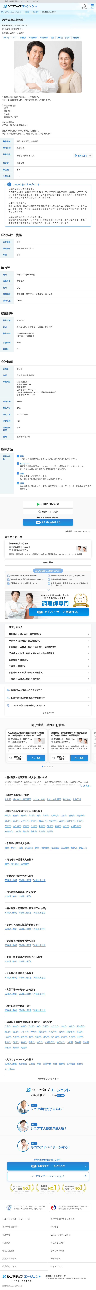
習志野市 (81, 815)
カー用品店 (10, 1069)
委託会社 (67, 799)
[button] (42, 766)
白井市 (16, 1037)
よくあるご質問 (57, 1243)
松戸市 (24, 815)
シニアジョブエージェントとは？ (48, 1176)
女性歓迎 (76, 38)
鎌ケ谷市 (71, 821)
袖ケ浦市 (17, 826)
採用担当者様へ (9, 1258)
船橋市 (25, 375)
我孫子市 (43, 821)
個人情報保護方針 (10, 1227)
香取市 (32, 1042)
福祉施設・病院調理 (30, 141)
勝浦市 (58, 826)
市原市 (46, 815)
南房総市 (9, 831)
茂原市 (8, 826)
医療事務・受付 (50, 1064)
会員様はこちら (9, 1266)
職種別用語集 (8, 1251)
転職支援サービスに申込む (48, 1166)
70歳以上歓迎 (39, 880)
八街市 (34, 826)
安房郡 (42, 831)
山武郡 (18, 831)
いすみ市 (25, 821)
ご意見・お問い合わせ (60, 1235)
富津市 (26, 826)
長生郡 (26, 831)
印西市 (46, 1037)
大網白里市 (76, 826)
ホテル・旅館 (39, 799)
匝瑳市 (80, 1037)
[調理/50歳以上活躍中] (48, 548)
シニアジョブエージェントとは (16, 1219)
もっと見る (48, 562)
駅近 (39, 1064)
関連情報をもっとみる (47, 1079)
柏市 (39, 815)
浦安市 (72, 815)
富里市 (80, 821)
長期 (52, 38)
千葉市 (8, 815)
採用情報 (6, 1235)
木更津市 (53, 821)
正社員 (32, 1064)
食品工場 (77, 799)
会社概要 (54, 1227)
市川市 (32, 815)
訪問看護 (71, 1064)
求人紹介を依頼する (48, 522)
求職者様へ (55, 1258)
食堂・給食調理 (54, 799)
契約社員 (23, 1064)
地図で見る (82, 156)
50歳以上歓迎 (11, 880)
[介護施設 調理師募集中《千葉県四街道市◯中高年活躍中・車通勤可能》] (69, 741)
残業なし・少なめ (64, 38)
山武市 (8, 1037)
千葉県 (7, 29)
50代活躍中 (33, 38)
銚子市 (66, 826)
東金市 (24, 1037)
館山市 (8, 821)
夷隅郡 (50, 831)
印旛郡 (78, 1042)
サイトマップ (56, 1266)
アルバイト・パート (10, 38)
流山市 (16, 821)
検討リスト (85, 8)
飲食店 (8, 799)
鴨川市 (50, 826)
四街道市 (15, 29)
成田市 (62, 821)
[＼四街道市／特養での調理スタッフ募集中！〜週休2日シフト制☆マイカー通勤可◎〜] (26, 741)
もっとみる (47, 713)
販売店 (62, 1064)
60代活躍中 (44, 38)
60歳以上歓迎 (25, 880)
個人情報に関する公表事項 (62, 1219)
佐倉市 (64, 815)
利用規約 (6, 1243)
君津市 (42, 826)
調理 (18, 141)
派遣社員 (23, 38)
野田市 (34, 821)
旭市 (31, 1037)
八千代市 (55, 815)
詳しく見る (36, 758)
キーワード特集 (57, 1251)
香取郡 (34, 831)
